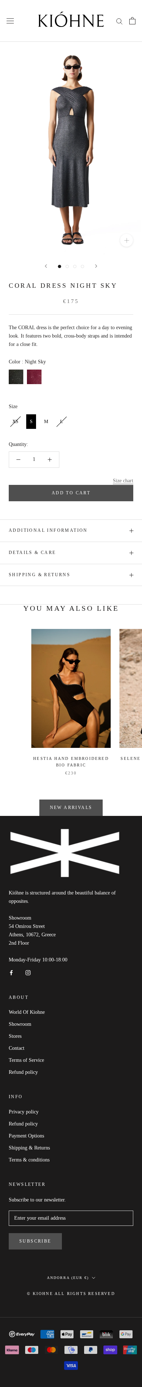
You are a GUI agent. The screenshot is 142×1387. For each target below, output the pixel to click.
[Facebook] (11, 972)
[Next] (96, 266)
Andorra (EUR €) (68, 1278)
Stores (15, 1036)
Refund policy (23, 1072)
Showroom (20, 1024)
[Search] (119, 21)
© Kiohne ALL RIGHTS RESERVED (71, 1293)
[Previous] (46, 266)
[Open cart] (132, 20)
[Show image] (59, 266)
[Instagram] (28, 972)
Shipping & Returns (39, 574)
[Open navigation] (10, 21)
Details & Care (32, 552)
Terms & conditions (29, 1160)
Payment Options (26, 1136)
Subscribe (35, 1241)
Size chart (123, 480)
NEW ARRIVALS (71, 807)
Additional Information (48, 530)
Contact (16, 1048)
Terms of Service (26, 1060)
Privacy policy (24, 1112)
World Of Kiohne (27, 1012)
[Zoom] (126, 240)
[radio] (16, 377)
